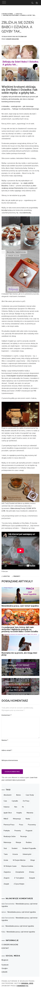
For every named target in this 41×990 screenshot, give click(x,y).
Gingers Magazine (12, 39)
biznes (18, 795)
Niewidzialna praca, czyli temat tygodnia (20, 606)
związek (32, 878)
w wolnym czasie (10, 866)
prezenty (16, 576)
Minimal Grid (27, 983)
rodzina (29, 842)
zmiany (31, 872)
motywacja (17, 819)
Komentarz (6, 715)
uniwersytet (27, 854)
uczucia (15, 854)
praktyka (7, 831)
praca (21, 825)
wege (32, 860)
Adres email (7, 750)
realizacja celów (10, 836)
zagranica (7, 872)
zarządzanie (19, 872)
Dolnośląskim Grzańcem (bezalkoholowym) (22, 376)
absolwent (7, 795)
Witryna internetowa (10, 760)
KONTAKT (5, 948)
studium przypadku (29, 848)
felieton (6, 807)
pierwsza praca (9, 825)
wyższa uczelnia (27, 866)
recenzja (23, 836)
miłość (6, 819)
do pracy (26, 801)
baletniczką (27, 213)
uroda (6, 860)
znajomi (6, 878)
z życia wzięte (19, 884)
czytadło (15, 801)
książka (19, 813)
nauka (28, 819)
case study (30, 795)
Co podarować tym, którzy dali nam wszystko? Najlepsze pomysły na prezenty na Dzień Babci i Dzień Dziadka (20, 629)
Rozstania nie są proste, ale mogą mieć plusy (19, 654)
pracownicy (32, 825)
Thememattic (22, 986)
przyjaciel (29, 831)
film (15, 807)
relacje (18, 842)
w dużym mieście (19, 860)
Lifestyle (6, 576)
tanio (6, 854)
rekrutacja (7, 842)
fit (23, 807)
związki (6, 884)
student (14, 848)
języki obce (8, 813)
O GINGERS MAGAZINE (10, 945)
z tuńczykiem (19, 878)
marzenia (30, 813)
